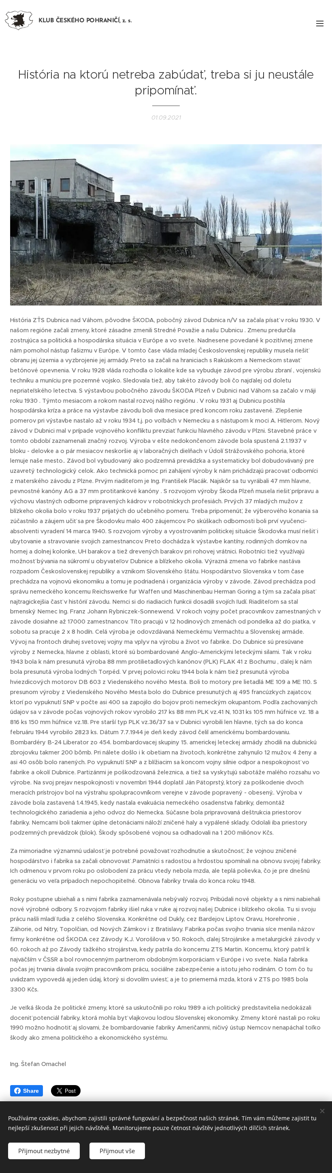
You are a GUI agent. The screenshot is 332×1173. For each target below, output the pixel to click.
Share (31, 1091)
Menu (320, 23)
